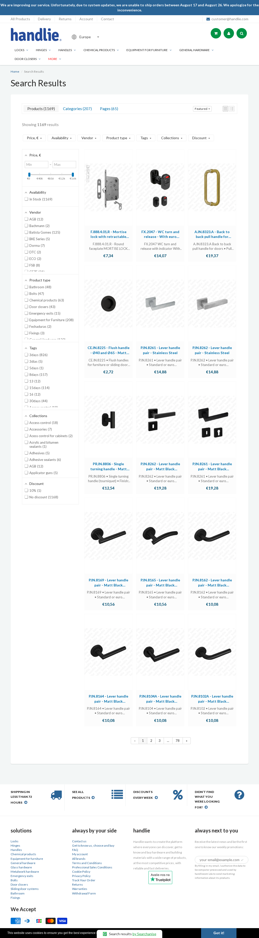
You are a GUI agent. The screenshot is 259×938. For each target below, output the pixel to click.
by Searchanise (144, 934)
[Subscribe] (242, 860)
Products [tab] (40, 108)
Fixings (15, 898)
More (52, 59)
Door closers (26, 59)
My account (80, 854)
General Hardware (194, 50)
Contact (107, 19)
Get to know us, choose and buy (93, 845)
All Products (20, 19)
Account (86, 19)
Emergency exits (22, 876)
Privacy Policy (81, 876)
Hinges (41, 50)
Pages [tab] (108, 108)
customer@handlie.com (229, 19)
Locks (19, 50)
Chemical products (99, 50)
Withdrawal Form (84, 893)
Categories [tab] (77, 108)
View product (108, 192)
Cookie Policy (81, 871)
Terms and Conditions (87, 863)
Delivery (44, 19)
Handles (65, 50)
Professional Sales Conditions (92, 867)
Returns (65, 19)
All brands (78, 859)
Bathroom (18, 893)
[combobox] (102, 36)
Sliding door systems (25, 889)
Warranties (79, 889)
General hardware (23, 863)
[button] (225, 108)
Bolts (14, 880)
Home (15, 71)
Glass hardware (21, 867)
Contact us (79, 841)
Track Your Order (83, 880)
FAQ (75, 850)
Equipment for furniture (147, 50)
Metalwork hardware (25, 871)
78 (178, 741)
